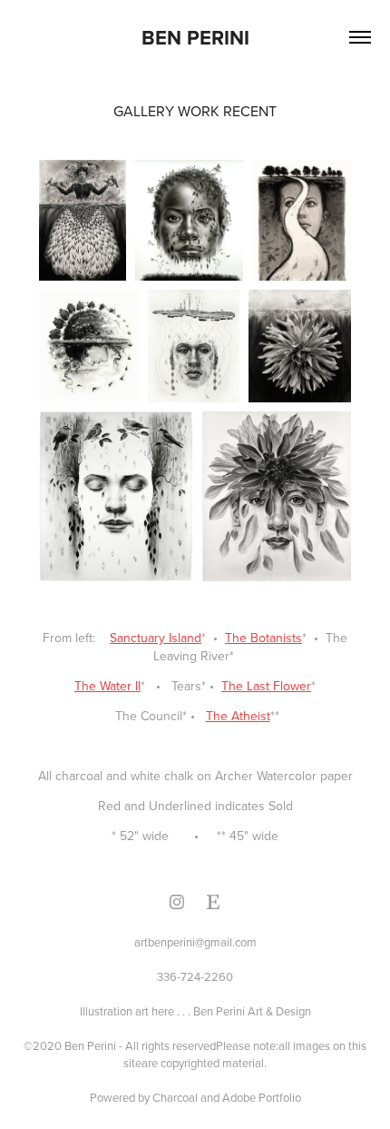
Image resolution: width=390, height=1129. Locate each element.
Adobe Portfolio (261, 1097)
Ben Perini (195, 37)
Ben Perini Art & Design (252, 1011)
